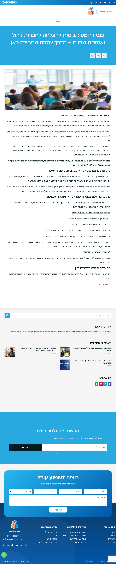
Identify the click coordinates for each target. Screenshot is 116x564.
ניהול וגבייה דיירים (78, 539)
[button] (104, 55)
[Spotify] (91, 2)
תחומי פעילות (80, 542)
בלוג (55, 535)
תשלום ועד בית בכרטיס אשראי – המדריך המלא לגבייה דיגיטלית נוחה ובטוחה (38, 349)
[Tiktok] (100, 2)
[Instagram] (109, 2)
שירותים (111, 539)
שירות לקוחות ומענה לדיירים (73, 535)
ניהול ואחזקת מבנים (77, 532)
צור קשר (111, 542)
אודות (112, 535)
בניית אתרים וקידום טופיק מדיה (15, 561)
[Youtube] (105, 2)
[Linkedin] (96, 2)
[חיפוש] (7, 315)
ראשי (112, 532)
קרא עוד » (108, 353)
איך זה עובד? (51, 532)
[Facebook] (113, 2)
